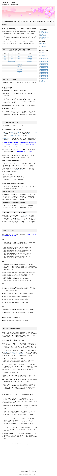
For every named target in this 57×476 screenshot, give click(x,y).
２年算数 (47, 21)
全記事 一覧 (42, 81)
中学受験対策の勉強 (15, 132)
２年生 (15, 135)
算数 (5, 54)
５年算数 (21, 21)
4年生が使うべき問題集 (18, 353)
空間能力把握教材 (30, 61)
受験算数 (9, 21)
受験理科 (12, 21)
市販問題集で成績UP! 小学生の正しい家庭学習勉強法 (28, 471)
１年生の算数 (29, 59)
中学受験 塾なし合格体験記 (9, 2)
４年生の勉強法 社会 (44, 69)
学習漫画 (14, 315)
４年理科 (35, 21)
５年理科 (24, 21)
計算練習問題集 (19, 69)
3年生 (12, 135)
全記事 (6, 24)
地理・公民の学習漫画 (19, 67)
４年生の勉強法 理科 (44, 67)
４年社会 (38, 21)
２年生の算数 (29, 58)
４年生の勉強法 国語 (44, 66)
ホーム (4, 21)
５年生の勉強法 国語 (44, 60)
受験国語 (6, 21)
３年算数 (41, 21)
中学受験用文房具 (43, 44)
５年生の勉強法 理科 (44, 61)
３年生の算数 (29, 56)
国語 (5, 56)
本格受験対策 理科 (43, 55)
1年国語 (3, 24)
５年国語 (18, 21)
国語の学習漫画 (19, 66)
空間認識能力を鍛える (44, 38)
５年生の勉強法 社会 (44, 63)
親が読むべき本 (43, 43)
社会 (5, 59)
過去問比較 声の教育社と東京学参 (46, 47)
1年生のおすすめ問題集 (9, 352)
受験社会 (15, 21)
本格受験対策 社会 (43, 57)
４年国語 (29, 21)
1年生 (18, 135)
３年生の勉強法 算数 (44, 70)
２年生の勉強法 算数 (44, 73)
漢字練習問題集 (19, 71)
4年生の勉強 (30, 133)
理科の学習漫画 (19, 64)
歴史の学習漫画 (19, 63)
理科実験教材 (29, 54)
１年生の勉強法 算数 (44, 76)
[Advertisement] (19, 456)
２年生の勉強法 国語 (44, 75)
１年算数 (53, 21)
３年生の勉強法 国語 (44, 72)
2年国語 (50, 21)
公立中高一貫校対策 (43, 46)
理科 (5, 58)
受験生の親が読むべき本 (12, 61)
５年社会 (26, 21)
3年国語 (44, 21)
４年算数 (32, 21)
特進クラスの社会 (25, 215)
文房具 (19, 72)
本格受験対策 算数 (43, 52)
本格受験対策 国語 (43, 54)
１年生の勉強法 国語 (44, 78)
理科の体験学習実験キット (45, 37)
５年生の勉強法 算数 (44, 58)
